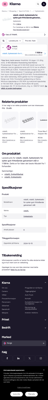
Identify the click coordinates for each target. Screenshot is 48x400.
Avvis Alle (16, 394)
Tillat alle (31, 394)
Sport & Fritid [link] (24, 11)
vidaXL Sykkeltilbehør (13, 174)
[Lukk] (43, 369)
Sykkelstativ (28, 216)
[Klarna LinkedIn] (18, 358)
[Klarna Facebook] (7, 358)
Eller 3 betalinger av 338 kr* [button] (26, 141)
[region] (24, 383)
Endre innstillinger (23, 387)
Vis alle (9, 108)
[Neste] (43, 126)
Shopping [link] (12, 11)
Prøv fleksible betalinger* (21, 30)
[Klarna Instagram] (40, 358)
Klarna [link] (4, 11)
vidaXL (26, 211)
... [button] (32, 11)
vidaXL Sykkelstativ (12, 177)
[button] (7, 19)
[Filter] (3, 41)
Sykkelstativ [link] (39, 11)
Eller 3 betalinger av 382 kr (33, 55)
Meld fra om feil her (18, 270)
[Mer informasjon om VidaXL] (3, 47)
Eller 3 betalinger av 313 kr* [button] (8, 141)
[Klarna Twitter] (29, 358)
